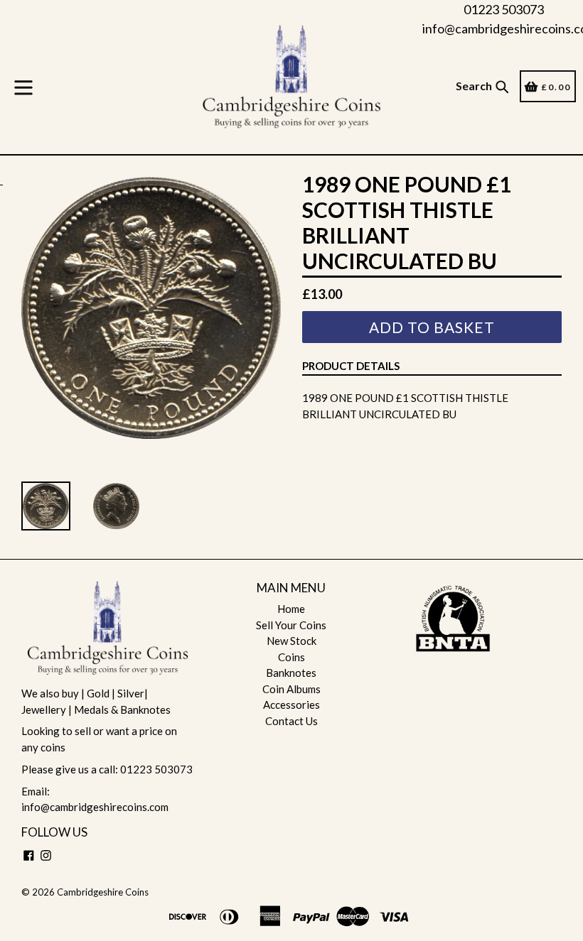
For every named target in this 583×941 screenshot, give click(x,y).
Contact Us (291, 720)
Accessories (291, 704)
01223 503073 (504, 9)
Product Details (351, 365)
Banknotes (291, 672)
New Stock (291, 640)
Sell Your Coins (291, 625)
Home (291, 608)
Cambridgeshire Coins (103, 892)
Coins (291, 657)
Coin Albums (291, 688)
